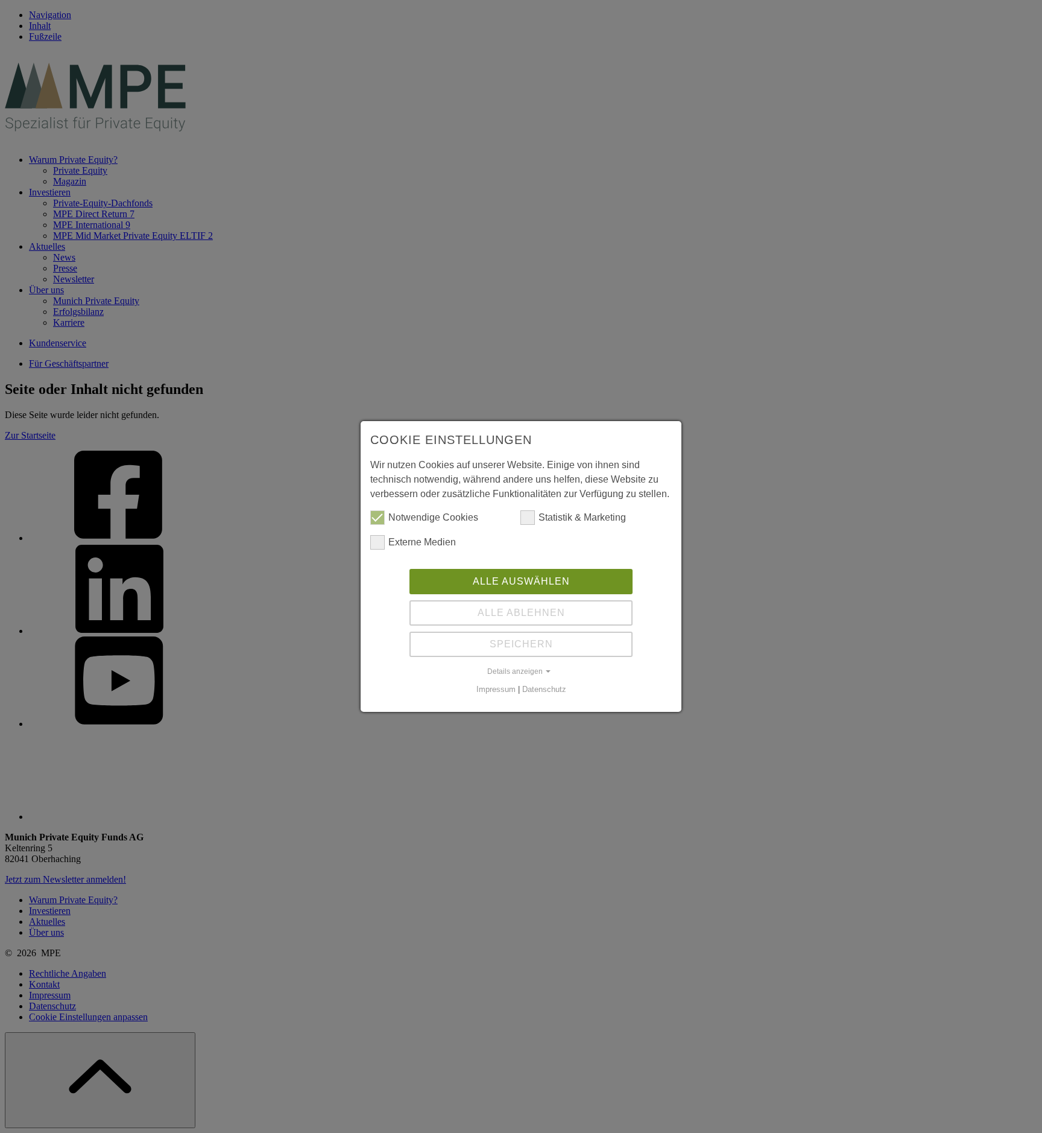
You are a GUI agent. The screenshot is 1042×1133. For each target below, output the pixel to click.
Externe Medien (422, 542)
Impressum (496, 689)
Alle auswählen (521, 581)
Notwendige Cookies (433, 517)
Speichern (521, 644)
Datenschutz (544, 689)
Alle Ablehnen (521, 613)
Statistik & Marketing (582, 517)
